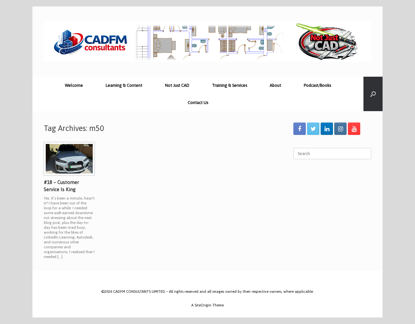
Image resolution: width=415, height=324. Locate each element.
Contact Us (198, 102)
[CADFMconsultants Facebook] (299, 129)
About (275, 85)
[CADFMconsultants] (207, 41)
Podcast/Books (317, 85)
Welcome (74, 85)
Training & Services (229, 85)
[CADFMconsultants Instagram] (340, 129)
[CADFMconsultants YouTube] (354, 129)
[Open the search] (373, 94)
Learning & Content (124, 85)
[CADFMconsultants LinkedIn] (327, 129)
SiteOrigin (203, 305)
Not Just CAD (177, 85)
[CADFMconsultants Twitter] (313, 129)
